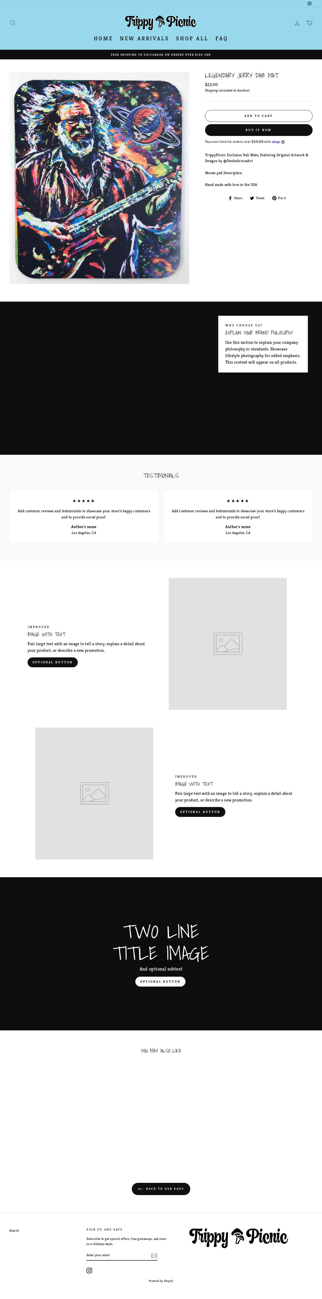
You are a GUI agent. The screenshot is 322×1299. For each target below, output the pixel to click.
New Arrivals (144, 38)
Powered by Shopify (161, 1281)
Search (14, 1231)
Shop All (192, 38)
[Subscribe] (154, 1255)
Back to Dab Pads (164, 1188)
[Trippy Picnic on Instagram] (89, 1270)
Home (103, 38)
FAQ (221, 38)
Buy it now (259, 130)
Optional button (53, 662)
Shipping (211, 90)
